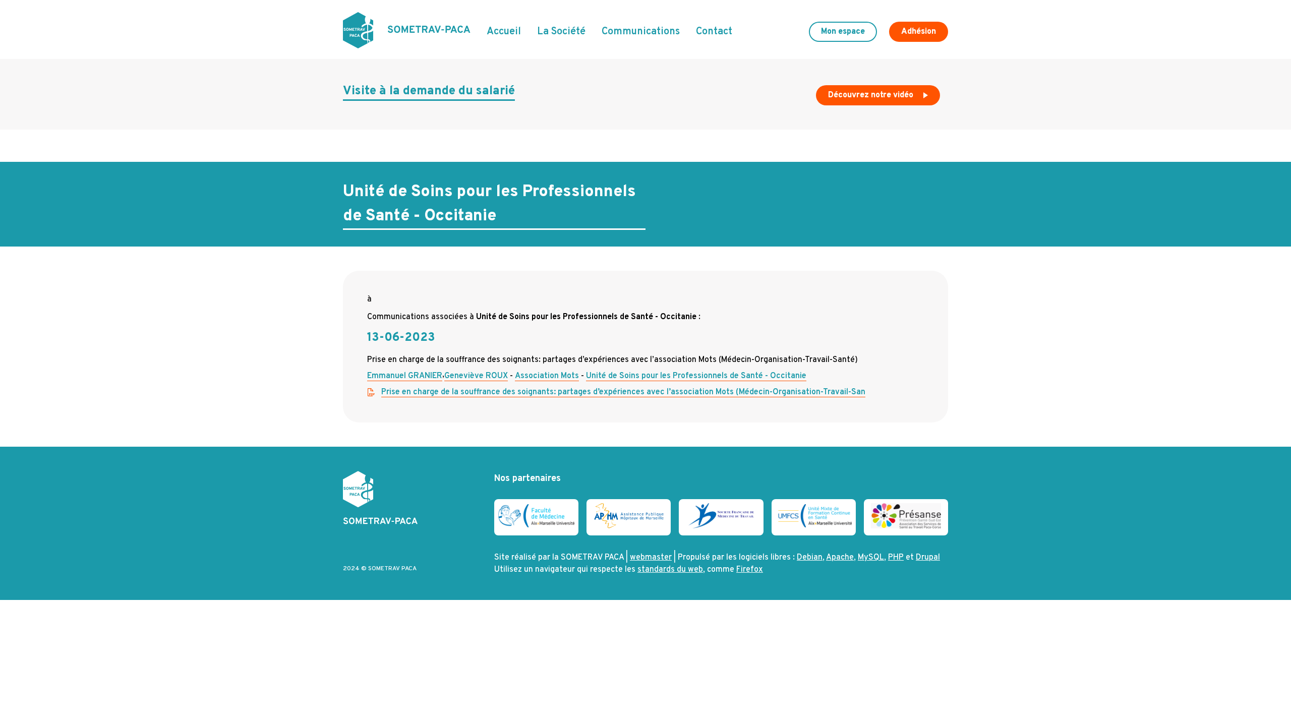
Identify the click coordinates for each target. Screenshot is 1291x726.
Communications (641, 31)
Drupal (928, 558)
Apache (840, 558)
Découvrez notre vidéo (871, 95)
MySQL (871, 558)
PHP (896, 558)
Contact (714, 31)
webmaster (651, 558)
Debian (810, 558)
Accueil (504, 31)
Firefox (749, 570)
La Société (561, 31)
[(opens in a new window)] (536, 525)
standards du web (670, 570)
